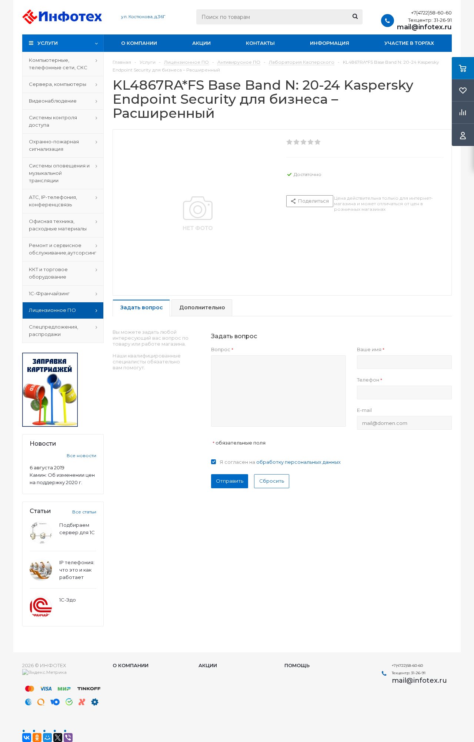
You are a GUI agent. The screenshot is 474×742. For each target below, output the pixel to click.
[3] (303, 142)
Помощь (297, 665)
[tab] (141, 308)
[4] (310, 142)
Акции (201, 43)
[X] (57, 737)
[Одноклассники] (37, 737)
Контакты (260, 43)
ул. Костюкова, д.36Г (143, 16)
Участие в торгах (409, 43)
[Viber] (68, 737)
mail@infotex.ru (424, 27)
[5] (317, 142)
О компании (139, 43)
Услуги (47, 43)
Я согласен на (280, 462)
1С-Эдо (67, 600)
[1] (289, 142)
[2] (296, 142)
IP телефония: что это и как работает (76, 569)
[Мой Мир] (47, 737)
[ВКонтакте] (26, 737)
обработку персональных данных (298, 462)
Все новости (81, 455)
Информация (329, 43)
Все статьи (84, 512)
